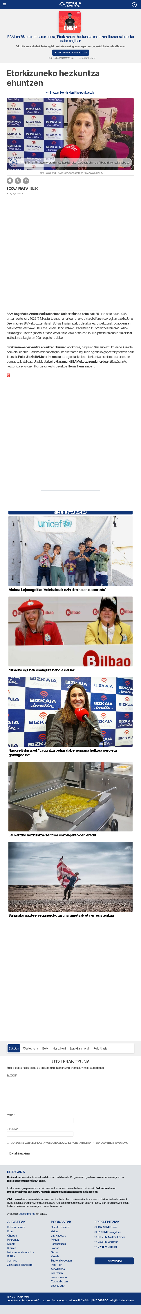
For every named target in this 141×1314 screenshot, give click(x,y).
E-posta (12, 1128)
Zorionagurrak (58, 1244)
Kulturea (11, 1248)
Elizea (10, 1231)
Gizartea (12, 1235)
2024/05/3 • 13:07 (15, 193)
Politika (11, 1256)
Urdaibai (107, 1246)
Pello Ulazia (100, 1048)
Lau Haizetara (58, 1235)
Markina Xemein (111, 1237)
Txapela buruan (59, 1281)
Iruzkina (13, 1075)
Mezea (55, 1239)
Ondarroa (108, 1242)
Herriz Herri (59, 1048)
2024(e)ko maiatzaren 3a (60, 57)
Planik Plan (56, 1264)
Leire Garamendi (79, 1048)
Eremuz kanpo (59, 1277)
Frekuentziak (107, 1222)
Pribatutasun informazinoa (36, 1300)
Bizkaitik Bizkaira (16, 1227)
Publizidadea (114, 1261)
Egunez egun (58, 1285)
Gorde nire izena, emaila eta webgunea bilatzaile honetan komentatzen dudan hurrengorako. (69, 1142)
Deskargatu (88, 57)
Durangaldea (109, 1232)
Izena (11, 1115)
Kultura (54, 1231)
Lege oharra (13, 1300)
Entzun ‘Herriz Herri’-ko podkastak (71, 92)
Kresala (55, 1256)
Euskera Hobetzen (61, 1260)
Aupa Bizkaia (58, 1269)
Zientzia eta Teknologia (19, 1264)
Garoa (54, 1252)
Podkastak (61, 1222)
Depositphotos (26, 1213)
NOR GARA (16, 1172)
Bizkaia (107, 1227)
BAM (45, 1048)
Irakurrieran (57, 1273)
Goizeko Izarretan (60, 1227)
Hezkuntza (13, 1239)
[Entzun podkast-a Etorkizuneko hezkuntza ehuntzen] (13, 162)
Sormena (12, 1260)
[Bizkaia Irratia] (70, 4)
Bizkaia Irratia (17, 188)
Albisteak (16, 1222)
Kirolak (11, 1244)
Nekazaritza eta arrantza (20, 1252)
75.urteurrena (30, 1048)
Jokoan (55, 1248)
